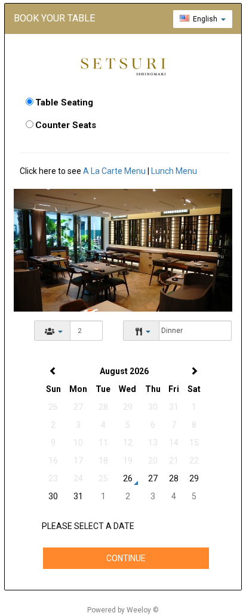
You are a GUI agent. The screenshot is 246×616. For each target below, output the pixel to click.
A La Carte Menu (114, 171)
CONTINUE (126, 558)
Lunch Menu (174, 171)
